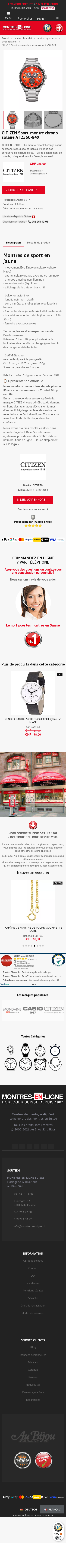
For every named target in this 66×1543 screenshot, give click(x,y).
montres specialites (47, 38)
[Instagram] (29, 1146)
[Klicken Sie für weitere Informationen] (33, 970)
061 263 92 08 (40, 221)
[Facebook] (22, 1146)
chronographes (10, 41)
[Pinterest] (36, 1146)
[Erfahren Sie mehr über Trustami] (5, 984)
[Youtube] (51, 1146)
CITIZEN (38, 485)
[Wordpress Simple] (15, 1146)
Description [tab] (13, 242)
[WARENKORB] (41, 14)
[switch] (58, 1538)
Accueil (5, 38)
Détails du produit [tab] (38, 242)
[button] (24, 14)
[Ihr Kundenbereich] (58, 13)
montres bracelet (23, 38)
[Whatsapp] (44, 1146)
